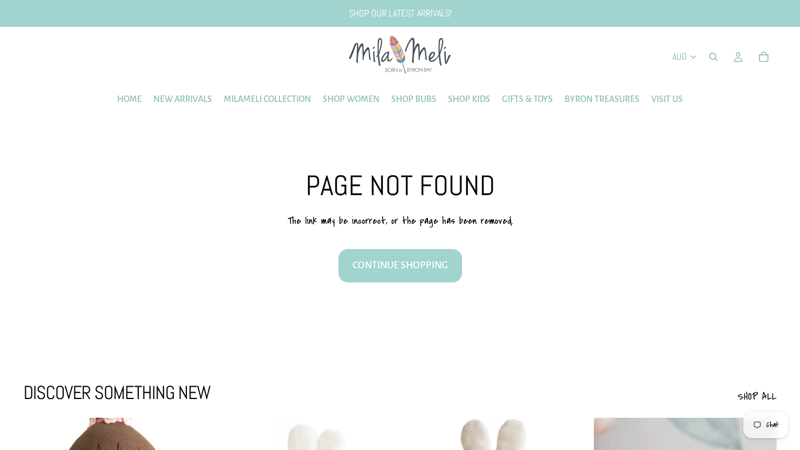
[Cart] (764, 57)
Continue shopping (400, 265)
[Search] (713, 57)
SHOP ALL (757, 396)
